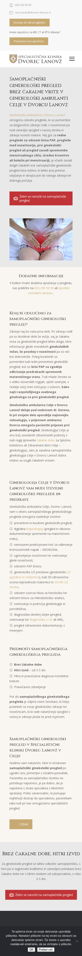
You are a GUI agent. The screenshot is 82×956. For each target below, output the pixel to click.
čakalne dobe (46, 440)
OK (31, 949)
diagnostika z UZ (41, 620)
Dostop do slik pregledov (29, 22)
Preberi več (46, 949)
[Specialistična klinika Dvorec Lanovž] (35, 58)
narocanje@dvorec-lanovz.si (33, 12)
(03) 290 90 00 (23, 5)
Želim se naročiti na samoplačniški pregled (43, 198)
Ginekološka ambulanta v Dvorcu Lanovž (37, 115)
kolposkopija (35, 529)
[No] (77, 941)
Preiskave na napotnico (29, 41)
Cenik (24, 824)
